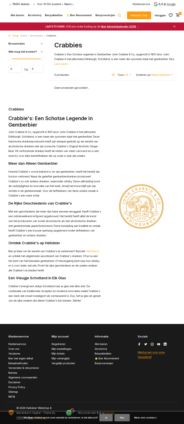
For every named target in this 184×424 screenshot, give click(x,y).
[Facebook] (139, 344)
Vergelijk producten (63, 363)
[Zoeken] (119, 15)
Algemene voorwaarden (22, 377)
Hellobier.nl (92, 251)
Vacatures (14, 353)
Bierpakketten (54, 15)
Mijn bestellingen (62, 348)
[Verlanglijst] (171, 15)
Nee (122, 417)
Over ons (13, 348)
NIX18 (11, 396)
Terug (15, 35)
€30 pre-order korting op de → (92, 26)
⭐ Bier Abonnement (79, 15)
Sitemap (13, 391)
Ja (106, 417)
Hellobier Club (139, 15)
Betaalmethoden (18, 363)
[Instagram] (152, 344)
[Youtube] (158, 344)
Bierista (12, 372)
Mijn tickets (58, 353)
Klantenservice (141, 4)
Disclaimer (14, 382)
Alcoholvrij (34, 15)
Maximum (36, 68)
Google (171, 4)
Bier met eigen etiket (20, 358)
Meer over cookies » (145, 417)
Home (23, 35)
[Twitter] (145, 344)
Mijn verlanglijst (61, 358)
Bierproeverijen (105, 15)
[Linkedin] (165, 344)
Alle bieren (17, 15)
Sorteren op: (143, 74)
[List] (113, 74)
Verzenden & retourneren (23, 367)
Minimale (15, 68)
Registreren (58, 344)
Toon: (121, 74)
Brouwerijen (36, 35)
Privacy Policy (16, 387)
